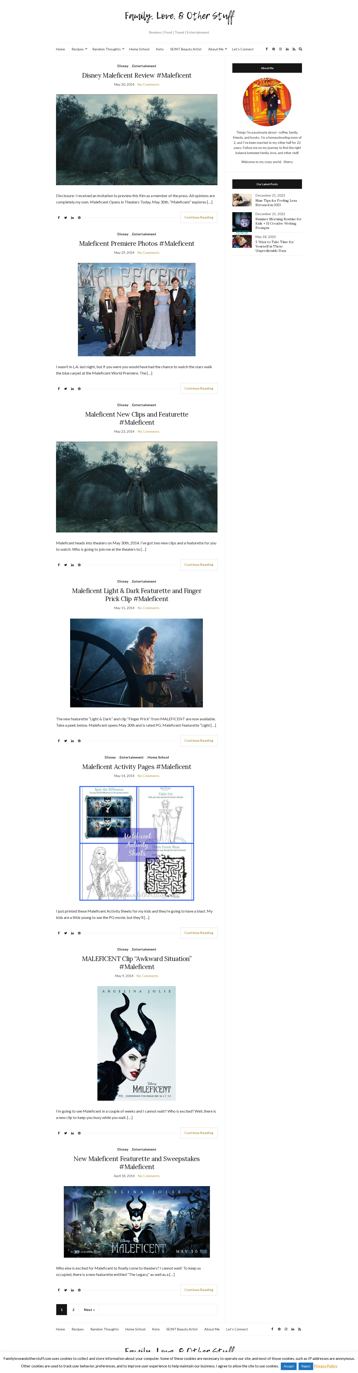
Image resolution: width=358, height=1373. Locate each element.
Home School (139, 49)
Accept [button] (289, 1366)
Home (60, 49)
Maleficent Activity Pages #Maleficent (136, 767)
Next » (89, 1310)
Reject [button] (305, 1366)
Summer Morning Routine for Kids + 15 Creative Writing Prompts (278, 223)
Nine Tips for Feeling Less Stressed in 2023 (276, 202)
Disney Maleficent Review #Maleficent (137, 75)
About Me (216, 49)
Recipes (78, 49)
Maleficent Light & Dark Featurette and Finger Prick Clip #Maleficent (136, 595)
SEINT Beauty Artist (186, 49)
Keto (160, 49)
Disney (122, 66)
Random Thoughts (106, 49)
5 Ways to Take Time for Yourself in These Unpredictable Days (274, 246)
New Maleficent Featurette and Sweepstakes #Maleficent (137, 1163)
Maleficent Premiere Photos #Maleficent (136, 243)
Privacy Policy (325, 1366)
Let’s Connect (243, 49)
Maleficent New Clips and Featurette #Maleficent (136, 418)
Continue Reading (198, 217)
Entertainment (144, 66)
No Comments (149, 84)
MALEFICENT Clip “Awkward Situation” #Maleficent (137, 963)
